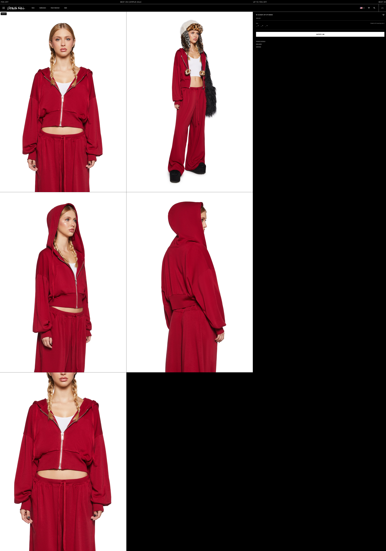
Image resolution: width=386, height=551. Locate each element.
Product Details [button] (260, 41)
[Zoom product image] (63, 102)
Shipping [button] (258, 46)
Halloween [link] (42, 8)
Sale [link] (65, 8)
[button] (130, 2)
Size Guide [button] (259, 44)
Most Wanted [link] (55, 8)
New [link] (33, 8)
